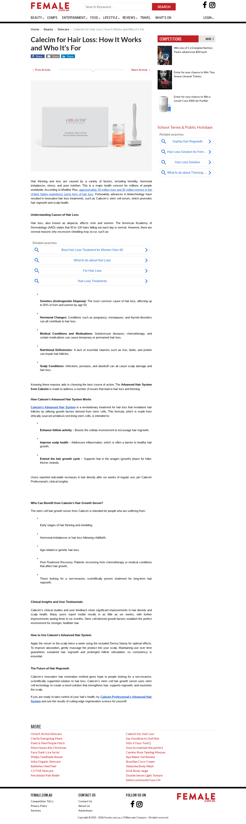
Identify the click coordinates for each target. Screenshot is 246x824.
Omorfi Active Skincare (46, 734)
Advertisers (85, 810)
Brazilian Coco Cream (140, 761)
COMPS (52, 18)
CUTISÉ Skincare (42, 770)
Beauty (48, 29)
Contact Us (85, 801)
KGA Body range (137, 770)
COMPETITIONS (170, 39)
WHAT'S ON (163, 18)
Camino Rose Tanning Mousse (145, 752)
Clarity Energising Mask (46, 738)
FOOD (94, 18)
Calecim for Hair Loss (140, 734)
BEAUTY (36, 18)
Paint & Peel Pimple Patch (48, 743)
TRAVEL (145, 18)
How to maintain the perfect (144, 747)
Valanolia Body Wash (140, 766)
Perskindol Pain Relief (45, 775)
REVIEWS (129, 18)
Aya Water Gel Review (140, 757)
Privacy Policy (39, 805)
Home (35, 29)
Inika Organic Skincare (46, 761)
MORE (209, 39)
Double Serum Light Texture (144, 775)
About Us (84, 805)
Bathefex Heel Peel (43, 766)
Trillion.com (129, 817)
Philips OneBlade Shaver (47, 757)
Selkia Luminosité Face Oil (143, 780)
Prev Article (41, 69)
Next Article (140, 69)
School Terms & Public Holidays (185, 127)
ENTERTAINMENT (73, 18)
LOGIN (207, 18)
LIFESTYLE (110, 18)
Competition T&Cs (42, 801)
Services (36, 810)
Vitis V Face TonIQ (138, 743)
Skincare (63, 29)
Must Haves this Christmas (48, 747)
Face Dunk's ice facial (45, 752)
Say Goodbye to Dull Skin (142, 738)
